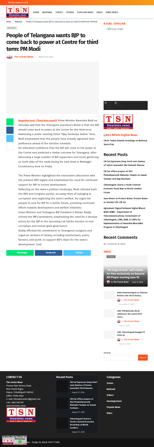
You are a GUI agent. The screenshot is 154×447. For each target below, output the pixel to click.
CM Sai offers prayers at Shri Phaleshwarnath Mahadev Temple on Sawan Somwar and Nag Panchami (125, 175)
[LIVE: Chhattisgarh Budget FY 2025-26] (109, 335)
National (12, 28)
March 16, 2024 (46, 57)
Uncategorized (114, 401)
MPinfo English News (124, 135)
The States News (23, 56)
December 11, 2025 (126, 304)
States (110, 383)
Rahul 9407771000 (51, 442)
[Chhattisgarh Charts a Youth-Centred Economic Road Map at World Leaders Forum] (62, 423)
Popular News (113, 407)
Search (107, 353)
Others (111, 257)
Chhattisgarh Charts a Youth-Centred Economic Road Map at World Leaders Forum (123, 189)
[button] (108, 68)
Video (109, 413)
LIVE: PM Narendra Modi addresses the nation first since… (129, 314)
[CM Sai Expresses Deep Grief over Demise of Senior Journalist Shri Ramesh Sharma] (62, 386)
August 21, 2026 (78, 392)
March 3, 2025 (124, 344)
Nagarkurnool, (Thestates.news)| (37, 120)
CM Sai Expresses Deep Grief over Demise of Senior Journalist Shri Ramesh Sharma (124, 163)
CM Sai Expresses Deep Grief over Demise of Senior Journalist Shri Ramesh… (83, 385)
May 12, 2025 (124, 326)
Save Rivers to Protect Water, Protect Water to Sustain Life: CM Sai (126, 200)
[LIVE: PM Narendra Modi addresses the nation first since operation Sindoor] (109, 313)
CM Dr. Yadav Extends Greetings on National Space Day (125, 142)
